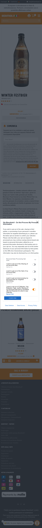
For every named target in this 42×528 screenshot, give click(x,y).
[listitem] (21, 259)
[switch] (34, 264)
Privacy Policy (32, 305)
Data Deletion (9, 305)
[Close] (38, 223)
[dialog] (21, 264)
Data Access (21, 305)
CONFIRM (12, 298)
